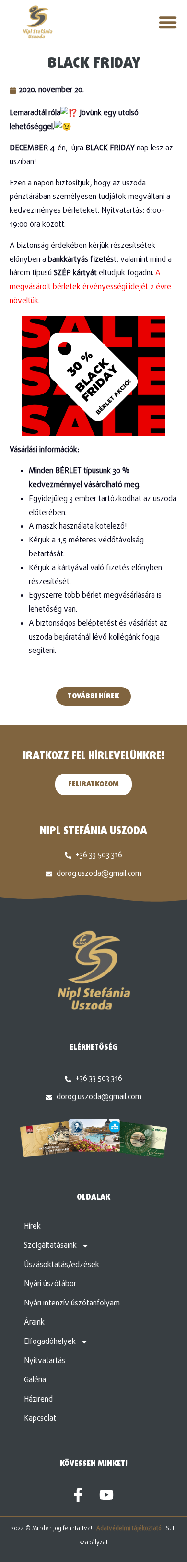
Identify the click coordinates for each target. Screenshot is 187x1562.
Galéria (35, 1380)
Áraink (34, 1322)
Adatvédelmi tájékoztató (129, 1529)
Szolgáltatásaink (50, 1246)
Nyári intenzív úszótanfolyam (72, 1303)
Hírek (32, 1226)
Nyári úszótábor (50, 1284)
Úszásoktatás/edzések (61, 1265)
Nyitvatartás (44, 1361)
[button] (167, 22)
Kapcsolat (40, 1419)
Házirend (38, 1399)
